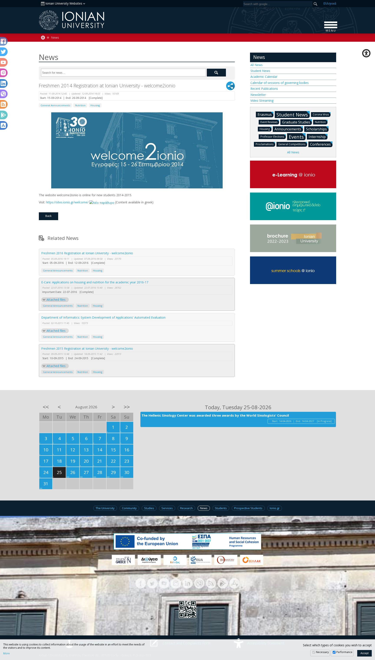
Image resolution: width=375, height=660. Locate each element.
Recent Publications (264, 88)
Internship (317, 136)
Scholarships (316, 129)
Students (221, 508)
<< (46, 407)
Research (186, 508)
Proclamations (264, 144)
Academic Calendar (263, 77)
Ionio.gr (275, 508)
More (6, 653)
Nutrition (80, 105)
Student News (260, 71)
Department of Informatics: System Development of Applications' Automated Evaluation (103, 317)
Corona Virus (321, 114)
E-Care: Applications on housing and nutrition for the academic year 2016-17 (94, 282)
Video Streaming (261, 100)
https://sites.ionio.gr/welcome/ (67, 202)
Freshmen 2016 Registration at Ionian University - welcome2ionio (87, 253)
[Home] (43, 38)
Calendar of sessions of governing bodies (279, 83)
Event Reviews (268, 122)
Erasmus (265, 114)
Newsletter (258, 95)
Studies (149, 508)
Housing (95, 105)
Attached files (56, 300)
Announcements (288, 129)
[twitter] (152, 583)
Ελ (329, 3)
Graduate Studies (296, 122)
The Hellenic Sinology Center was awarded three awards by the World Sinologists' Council (215, 415)
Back (48, 216)
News (55, 37)
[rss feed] (211, 583)
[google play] (222, 583)
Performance (344, 652)
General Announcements (55, 105)
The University (105, 508)
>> (127, 407)
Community (129, 508)
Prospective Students (248, 508)
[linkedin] (187, 583)
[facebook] (140, 583)
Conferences (320, 144)
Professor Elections (272, 136)
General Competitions (291, 144)
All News (256, 65)
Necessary (322, 652)
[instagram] (175, 583)
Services (167, 508)
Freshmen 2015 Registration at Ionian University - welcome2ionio (87, 348)
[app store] (234, 583)
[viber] (199, 583)
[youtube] (164, 583)
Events (296, 136)
